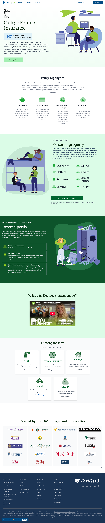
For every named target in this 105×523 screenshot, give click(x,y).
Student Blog (24, 492)
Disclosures (57, 499)
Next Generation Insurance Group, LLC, (64, 512)
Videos (39, 495)
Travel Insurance (8, 499)
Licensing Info (58, 489)
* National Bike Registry (40, 395)
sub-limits (91, 150)
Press (38, 492)
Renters (20, 3)
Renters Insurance (8, 482)
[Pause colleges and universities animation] (101, 467)
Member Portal (24, 489)
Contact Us (23, 486)
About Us (40, 482)
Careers (39, 499)
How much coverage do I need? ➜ (67, 198)
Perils (3, 231)
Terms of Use (58, 486)
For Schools (80, 3)
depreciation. (89, 152)
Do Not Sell (57, 492)
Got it (24, 519)
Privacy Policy (58, 482)
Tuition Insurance (8, 486)
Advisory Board (41, 489)
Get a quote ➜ (13, 60)
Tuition (29, 3)
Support (37, 3)
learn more (18, 519)
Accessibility (57, 502)
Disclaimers (57, 495)
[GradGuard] (9, 2)
